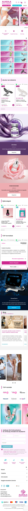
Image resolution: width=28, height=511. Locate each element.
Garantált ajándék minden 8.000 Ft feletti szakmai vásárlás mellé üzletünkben (11, 332)
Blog (4, 312)
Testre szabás (13, 266)
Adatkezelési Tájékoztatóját (9, 452)
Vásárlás (3, 473)
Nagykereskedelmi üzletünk (8, 480)
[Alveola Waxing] (14, 392)
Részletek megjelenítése (18, 258)
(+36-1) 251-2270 (6, 494)
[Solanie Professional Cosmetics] (14, 399)
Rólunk (3, 469)
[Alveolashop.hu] (6, 2)
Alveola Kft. (3, 489)
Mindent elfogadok (14, 262)
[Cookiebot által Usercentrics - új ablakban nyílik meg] (20, 243)
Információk (4, 477)
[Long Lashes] (22, 392)
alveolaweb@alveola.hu (6, 496)
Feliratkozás (7, 446)
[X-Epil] (22, 399)
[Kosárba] (13, 105)
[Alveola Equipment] (5, 392)
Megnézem (5, 344)
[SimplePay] (14, 502)
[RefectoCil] (5, 399)
